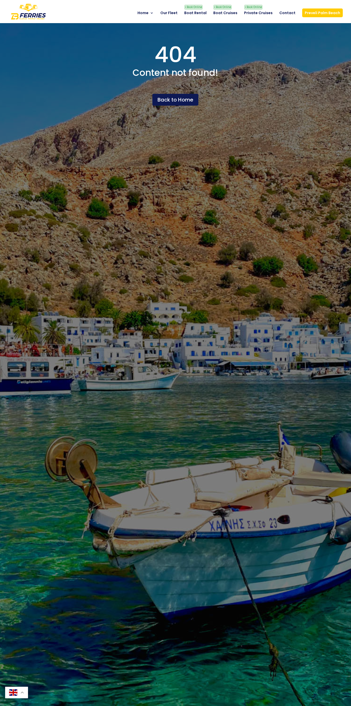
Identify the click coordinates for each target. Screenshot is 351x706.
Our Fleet (169, 13)
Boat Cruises (225, 13)
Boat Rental (195, 13)
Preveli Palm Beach (322, 12)
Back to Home (175, 99)
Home (143, 13)
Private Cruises (258, 13)
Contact (287, 13)
